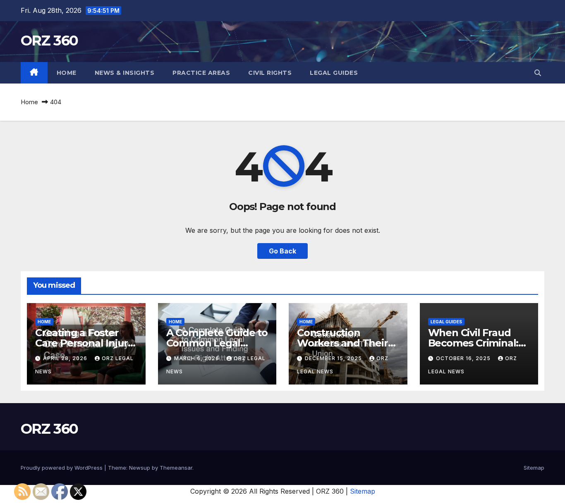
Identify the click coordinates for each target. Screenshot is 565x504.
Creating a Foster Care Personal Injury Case (84, 343)
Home (67, 72)
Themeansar (176, 467)
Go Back (282, 251)
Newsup (139, 467)
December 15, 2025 (334, 358)
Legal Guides (334, 72)
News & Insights (125, 72)
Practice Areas (201, 72)
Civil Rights (270, 72)
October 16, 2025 (464, 358)
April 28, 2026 (66, 358)
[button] (537, 73)
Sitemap (534, 467)
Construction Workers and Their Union (342, 343)
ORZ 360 (49, 40)
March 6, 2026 (197, 358)
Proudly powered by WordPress (62, 467)
